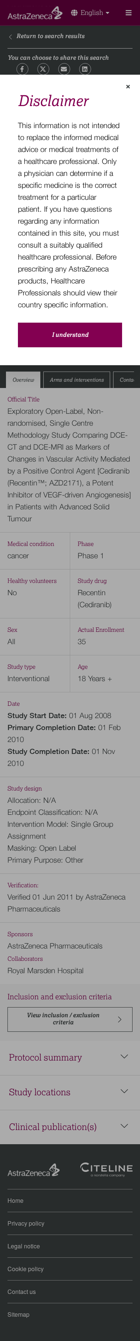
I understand (70, 335)
